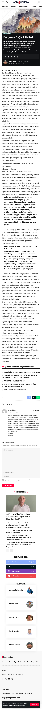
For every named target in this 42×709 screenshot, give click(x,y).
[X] (21, 567)
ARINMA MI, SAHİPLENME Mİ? (14, 381)
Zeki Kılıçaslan (14, 631)
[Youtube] (21, 576)
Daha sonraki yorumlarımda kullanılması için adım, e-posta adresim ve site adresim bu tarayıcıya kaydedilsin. (22, 479)
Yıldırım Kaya (14, 604)
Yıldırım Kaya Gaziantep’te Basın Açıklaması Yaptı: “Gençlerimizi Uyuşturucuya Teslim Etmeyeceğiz (18, 525)
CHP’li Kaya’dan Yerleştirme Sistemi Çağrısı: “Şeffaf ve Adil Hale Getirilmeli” (19, 516)
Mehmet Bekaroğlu (16, 590)
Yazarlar (7, 33)
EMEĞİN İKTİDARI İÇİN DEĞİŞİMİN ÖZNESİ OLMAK (22, 372)
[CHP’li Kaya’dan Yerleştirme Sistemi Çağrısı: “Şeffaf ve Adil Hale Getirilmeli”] (21, 503)
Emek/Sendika (25, 662)
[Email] (14, 56)
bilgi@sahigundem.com (11, 698)
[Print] (17, 56)
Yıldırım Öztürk (12, 61)
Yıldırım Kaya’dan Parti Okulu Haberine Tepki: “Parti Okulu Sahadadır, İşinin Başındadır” (20, 545)
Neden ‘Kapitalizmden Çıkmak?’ (15, 390)
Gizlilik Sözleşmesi (18, 703)
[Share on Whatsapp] (38, 397)
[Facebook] (21, 562)
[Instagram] (21, 571)
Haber (11, 662)
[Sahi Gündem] (21, 2)
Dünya (33, 662)
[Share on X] (11, 56)
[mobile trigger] (3, 2)
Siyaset (16, 662)
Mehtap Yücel (14, 617)
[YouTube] (9, 679)
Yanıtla (37, 410)
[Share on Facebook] (8, 56)
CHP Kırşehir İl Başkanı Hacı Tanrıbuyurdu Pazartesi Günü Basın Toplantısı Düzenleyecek (18, 537)
